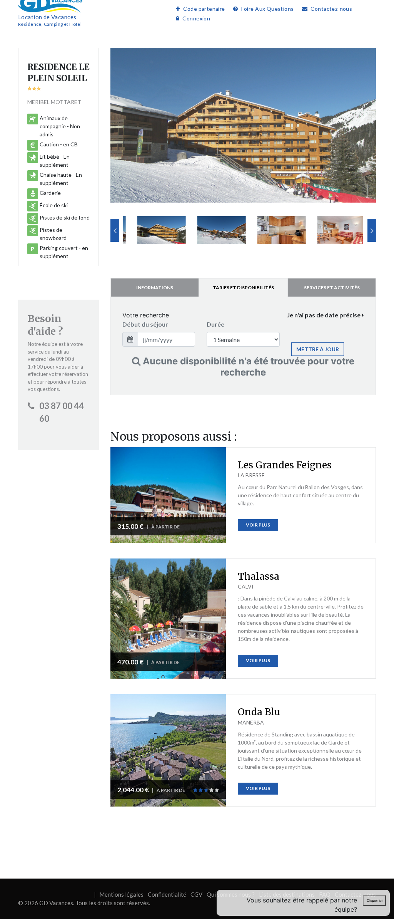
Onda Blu (259, 712)
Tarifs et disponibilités (243, 287)
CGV (196, 894)
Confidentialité (167, 894)
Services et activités (332, 287)
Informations (154, 287)
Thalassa (258, 576)
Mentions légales (121, 894)
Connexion (196, 18)
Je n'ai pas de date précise (324, 315)
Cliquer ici (374, 900)
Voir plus (258, 525)
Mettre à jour (317, 349)
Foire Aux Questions (267, 8)
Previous (114, 230)
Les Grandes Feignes (285, 465)
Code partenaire (204, 8)
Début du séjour (145, 324)
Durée (215, 324)
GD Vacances (56, 902)
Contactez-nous (331, 8)
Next (371, 230)
